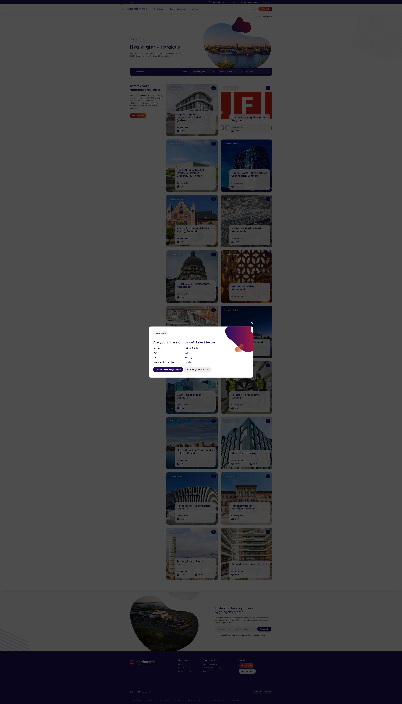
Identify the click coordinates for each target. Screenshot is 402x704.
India (187, 353)
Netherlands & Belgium (163, 362)
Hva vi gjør (159, 9)
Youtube (268, 692)
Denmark (157, 348)
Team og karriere (177, 9)
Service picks (182, 127)
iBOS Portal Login (217, 2)
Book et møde (247, 671)
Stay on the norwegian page (168, 369)
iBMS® (181, 668)
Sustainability (151, 700)
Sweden (188, 362)
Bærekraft (233, 2)
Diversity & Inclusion (194, 700)
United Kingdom (192, 348)
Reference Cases (185, 671)
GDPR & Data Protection (215, 700)
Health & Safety (234, 700)
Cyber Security (178, 700)
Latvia (156, 357)
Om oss (266, 2)
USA (155, 353)
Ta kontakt (265, 9)
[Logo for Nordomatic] (139, 10)
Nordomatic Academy (212, 668)
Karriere (206, 671)
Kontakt (195, 9)
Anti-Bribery (164, 700)
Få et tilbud (246, 665)
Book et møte (138, 115)
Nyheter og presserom (249, 2)
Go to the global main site (197, 369)
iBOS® (180, 664)
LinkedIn (258, 692)
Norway (188, 357)
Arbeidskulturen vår (210, 664)
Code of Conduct (136, 700)
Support (252, 9)
